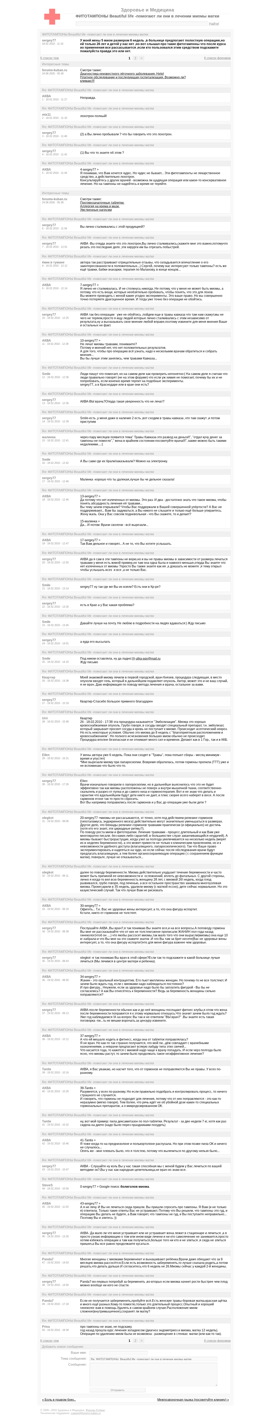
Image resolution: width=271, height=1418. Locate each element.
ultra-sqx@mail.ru (148, 658)
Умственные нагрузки (96, 209)
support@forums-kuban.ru (86, 1413)
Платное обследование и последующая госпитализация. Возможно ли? (133, 77)
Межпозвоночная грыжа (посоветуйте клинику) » (193, 1399)
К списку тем (49, 58)
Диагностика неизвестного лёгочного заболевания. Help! (122, 73)
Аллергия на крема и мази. (100, 206)
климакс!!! (87, 81)
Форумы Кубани (95, 1410)
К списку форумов (217, 58)
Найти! (214, 23)
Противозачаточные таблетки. (102, 202)
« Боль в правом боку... (59, 1399)
